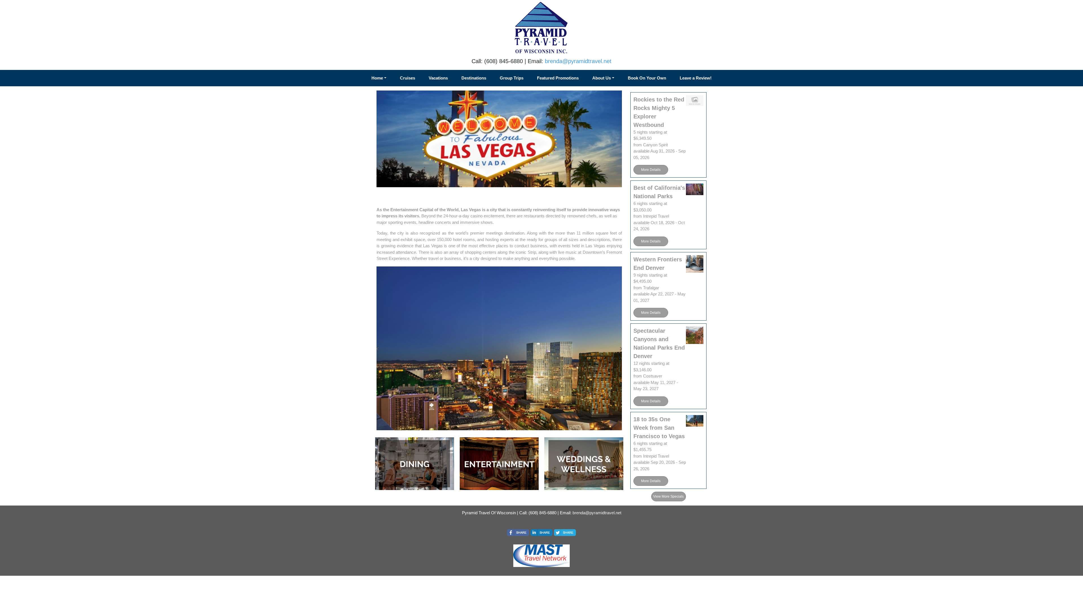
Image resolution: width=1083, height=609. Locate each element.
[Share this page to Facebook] (518, 532)
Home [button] (377, 78)
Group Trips (511, 78)
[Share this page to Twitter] (565, 532)
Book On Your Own (647, 78)
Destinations (473, 78)
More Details (651, 170)
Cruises (407, 78)
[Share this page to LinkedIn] (541, 532)
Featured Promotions (558, 78)
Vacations (438, 78)
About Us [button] (601, 78)
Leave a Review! (696, 78)
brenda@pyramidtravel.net (578, 61)
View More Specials (668, 496)
